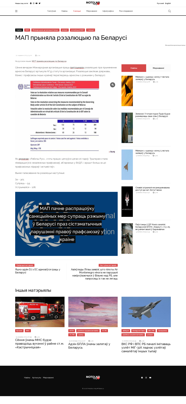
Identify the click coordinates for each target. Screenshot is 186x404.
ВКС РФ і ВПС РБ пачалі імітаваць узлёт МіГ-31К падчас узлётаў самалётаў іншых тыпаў (146, 336)
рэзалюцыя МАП (77, 30)
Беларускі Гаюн (139, 319)
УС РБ (104, 319)
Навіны (64, 11)
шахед (81, 323)
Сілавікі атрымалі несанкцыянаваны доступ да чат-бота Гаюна (152, 188)
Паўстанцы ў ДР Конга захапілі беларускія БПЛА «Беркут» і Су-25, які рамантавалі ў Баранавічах (152, 227)
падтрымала (77, 67)
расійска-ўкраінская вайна (88, 319)
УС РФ (72, 323)
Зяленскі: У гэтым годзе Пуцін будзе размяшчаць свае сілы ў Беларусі (152, 115)
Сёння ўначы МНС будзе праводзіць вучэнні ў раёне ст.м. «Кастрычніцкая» (39, 332)
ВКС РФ (151, 319)
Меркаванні (91, 11)
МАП (27, 30)
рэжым (64, 30)
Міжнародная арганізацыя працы (45, 30)
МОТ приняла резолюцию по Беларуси (49, 61)
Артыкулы (36, 366)
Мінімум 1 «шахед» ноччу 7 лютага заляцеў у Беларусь (152, 78)
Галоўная (51, 11)
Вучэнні (19, 319)
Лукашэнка (162, 319)
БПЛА (72, 319)
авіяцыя (126, 319)
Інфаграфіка (108, 11)
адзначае (24, 158)
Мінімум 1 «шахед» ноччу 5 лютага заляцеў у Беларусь (152, 152)
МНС (28, 319)
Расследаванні (126, 11)
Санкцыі (77, 11)
